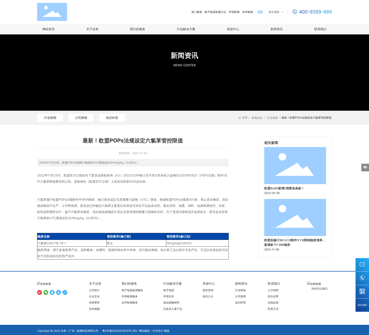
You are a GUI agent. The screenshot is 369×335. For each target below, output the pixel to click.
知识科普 (112, 118)
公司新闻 (81, 118)
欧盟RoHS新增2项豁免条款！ (284, 188)
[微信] (45, 292)
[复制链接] (64, 292)
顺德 (166, 330)
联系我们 (362, 264)
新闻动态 (257, 117)
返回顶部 (362, 305)
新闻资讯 (184, 55)
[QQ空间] (58, 292)
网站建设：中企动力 (151, 330)
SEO (134, 330)
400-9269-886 (315, 12)
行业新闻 (50, 118)
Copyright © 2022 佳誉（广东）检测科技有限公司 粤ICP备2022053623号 (84, 330)
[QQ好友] (52, 292)
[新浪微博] (39, 292)
